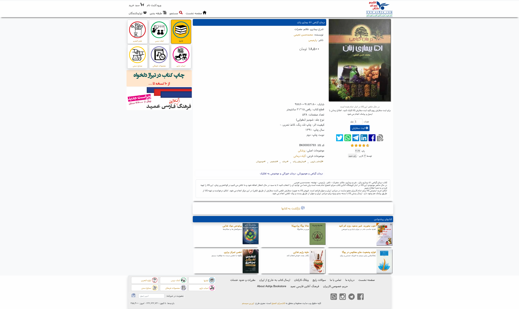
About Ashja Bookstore (271, 286)
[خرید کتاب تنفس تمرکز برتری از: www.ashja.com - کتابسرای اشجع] (250, 261)
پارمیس (313, 40)
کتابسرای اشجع (278, 303)
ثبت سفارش (359, 128)
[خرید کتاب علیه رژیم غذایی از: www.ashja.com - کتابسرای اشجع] (317, 261)
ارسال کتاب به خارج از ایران (274, 280)
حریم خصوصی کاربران (335, 286)
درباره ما (349, 280)
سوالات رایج (319, 280)
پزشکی (301, 150)
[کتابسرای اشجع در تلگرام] (351, 297)
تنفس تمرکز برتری (233, 252)
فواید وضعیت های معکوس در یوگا (359, 252)
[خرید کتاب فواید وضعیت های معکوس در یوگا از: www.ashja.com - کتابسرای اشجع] (384, 261)
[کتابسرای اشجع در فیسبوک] (360, 297)
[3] (359, 144)
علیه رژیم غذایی (301, 252)
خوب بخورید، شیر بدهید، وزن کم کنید (357, 225)
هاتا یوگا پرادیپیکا (300, 225)
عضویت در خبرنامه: (174, 295)
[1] (352, 144)
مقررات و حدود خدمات (242, 280)
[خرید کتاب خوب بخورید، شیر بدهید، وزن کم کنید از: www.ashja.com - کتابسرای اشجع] (384, 235)
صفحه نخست (366, 280)
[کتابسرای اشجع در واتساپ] (334, 297)
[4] (363, 144)
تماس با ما (335, 280)
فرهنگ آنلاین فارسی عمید (304, 286)
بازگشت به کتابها (291, 208)
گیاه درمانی (300, 156)
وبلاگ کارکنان (301, 280)
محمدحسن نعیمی (303, 34)
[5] (367, 144)
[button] (154, 5)
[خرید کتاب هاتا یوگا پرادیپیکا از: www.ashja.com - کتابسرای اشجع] (317, 235)
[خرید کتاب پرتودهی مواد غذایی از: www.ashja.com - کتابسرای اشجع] (250, 235)
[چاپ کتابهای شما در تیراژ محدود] (159, 79)
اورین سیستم (248, 303)
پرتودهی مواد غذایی (232, 225)
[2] (356, 144)
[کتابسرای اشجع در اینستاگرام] (343, 297)
